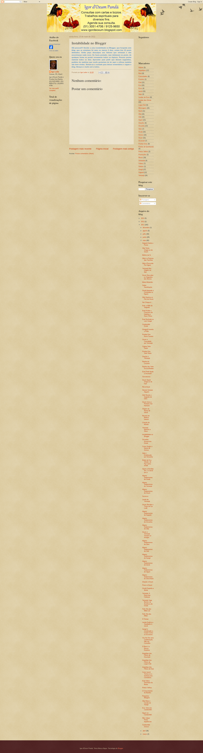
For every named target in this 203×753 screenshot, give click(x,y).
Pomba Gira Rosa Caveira (147, 335)
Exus (140, 88)
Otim (140, 129)
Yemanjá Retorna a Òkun (146, 429)
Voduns (141, 166)
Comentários (145, 203)
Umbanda (142, 160)
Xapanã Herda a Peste (147, 244)
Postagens (145, 200)
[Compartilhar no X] (104, 72)
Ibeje (140, 94)
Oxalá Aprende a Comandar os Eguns (148, 292)
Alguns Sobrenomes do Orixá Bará (147, 576)
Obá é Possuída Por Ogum (147, 264)
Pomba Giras (143, 144)
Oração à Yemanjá (146, 357)
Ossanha (142, 126)
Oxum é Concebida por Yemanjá (147, 341)
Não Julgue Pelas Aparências (147, 720)
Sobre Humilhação (147, 286)
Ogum (141, 120)
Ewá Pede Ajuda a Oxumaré (147, 372)
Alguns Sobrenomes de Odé (147, 549)
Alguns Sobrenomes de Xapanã (147, 513)
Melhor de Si (146, 255)
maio (144, 240)
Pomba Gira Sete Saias (147, 352)
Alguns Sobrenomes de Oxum (147, 491)
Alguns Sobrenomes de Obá (147, 527)
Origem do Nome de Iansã (146, 410)
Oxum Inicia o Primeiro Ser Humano (147, 404)
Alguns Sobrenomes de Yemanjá (147, 484)
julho (144, 234)
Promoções (142, 154)
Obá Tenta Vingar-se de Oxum (147, 250)
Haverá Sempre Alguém (147, 391)
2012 (143, 221)
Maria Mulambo (147, 282)
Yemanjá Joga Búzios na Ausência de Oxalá (147, 603)
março (145, 734)
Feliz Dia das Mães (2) (146, 610)
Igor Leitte (55, 72)
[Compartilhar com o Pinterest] (108, 72)
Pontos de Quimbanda (146, 147)
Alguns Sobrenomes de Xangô (147, 556)
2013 (143, 218)
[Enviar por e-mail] (99, 72)
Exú (140, 85)
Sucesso (145, 496)
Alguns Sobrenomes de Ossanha (147, 520)
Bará (140, 73)
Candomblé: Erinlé (146, 325)
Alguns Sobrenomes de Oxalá (147, 477)
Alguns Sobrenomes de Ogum (147, 570)
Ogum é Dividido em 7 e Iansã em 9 (148, 470)
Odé (140, 117)
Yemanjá (141, 175)
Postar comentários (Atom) (84, 153)
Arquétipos (142, 70)
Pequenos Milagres (146, 697)
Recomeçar (146, 387)
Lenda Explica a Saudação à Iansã (147, 624)
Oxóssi (141, 135)
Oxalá (140, 132)
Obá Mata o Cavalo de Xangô (146, 703)
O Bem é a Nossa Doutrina (146, 648)
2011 (143, 225)
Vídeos (141, 163)
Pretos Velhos (143, 151)
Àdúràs (141, 67)
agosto (145, 231)
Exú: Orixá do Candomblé (147, 709)
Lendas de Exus (144, 97)
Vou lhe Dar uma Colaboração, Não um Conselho (148, 640)
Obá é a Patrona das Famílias (147, 259)
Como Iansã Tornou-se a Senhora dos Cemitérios (147, 674)
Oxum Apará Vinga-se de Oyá (147, 381)
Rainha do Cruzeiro (146, 362)
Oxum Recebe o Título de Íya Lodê (147, 506)
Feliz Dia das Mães (146, 615)
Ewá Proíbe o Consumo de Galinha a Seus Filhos (147, 313)
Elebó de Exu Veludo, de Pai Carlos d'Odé (146, 462)
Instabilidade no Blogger (147, 435)
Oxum (141, 138)
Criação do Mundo (146, 423)
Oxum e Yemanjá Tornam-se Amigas (146, 534)
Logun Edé (142, 105)
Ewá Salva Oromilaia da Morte (147, 682)
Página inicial (102, 149)
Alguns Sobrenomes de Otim (147, 542)
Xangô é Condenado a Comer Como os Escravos (147, 631)
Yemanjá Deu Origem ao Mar (146, 270)
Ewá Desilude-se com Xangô (148, 320)
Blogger (120, 748)
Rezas (141, 157)
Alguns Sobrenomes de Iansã (147, 563)
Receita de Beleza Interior (146, 417)
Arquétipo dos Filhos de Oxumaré (147, 655)
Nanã (140, 111)
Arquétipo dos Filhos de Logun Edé (147, 662)
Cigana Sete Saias (146, 347)
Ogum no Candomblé (147, 714)
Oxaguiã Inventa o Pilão (147, 330)
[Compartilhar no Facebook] (106, 72)
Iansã (140, 91)
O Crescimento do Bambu (147, 692)
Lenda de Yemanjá (146, 500)
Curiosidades (143, 76)
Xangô (141, 169)
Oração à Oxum (147, 582)
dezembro (146, 227)
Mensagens (142, 108)
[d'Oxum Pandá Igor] (51, 48)
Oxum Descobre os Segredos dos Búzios (147, 277)
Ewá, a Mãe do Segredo (147, 306)
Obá (140, 114)
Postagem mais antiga (123, 149)
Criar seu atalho (53, 50)
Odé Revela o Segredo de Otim (147, 397)
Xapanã (141, 172)
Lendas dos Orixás (145, 100)
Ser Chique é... (147, 302)
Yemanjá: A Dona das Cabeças (146, 595)
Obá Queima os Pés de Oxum (147, 298)
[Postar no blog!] (102, 72)
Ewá (140, 82)
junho (145, 237)
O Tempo (145, 619)
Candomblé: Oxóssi (146, 725)
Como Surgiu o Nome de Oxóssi (147, 448)
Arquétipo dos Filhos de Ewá (148, 668)
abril (144, 731)
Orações (141, 123)
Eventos (141, 79)
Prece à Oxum (147, 585)
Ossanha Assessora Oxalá (146, 441)
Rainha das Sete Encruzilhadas (148, 367)
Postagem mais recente (80, 149)
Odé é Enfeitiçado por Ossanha (147, 455)
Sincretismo (146, 377)
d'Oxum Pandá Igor (54, 44)
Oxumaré (142, 141)
